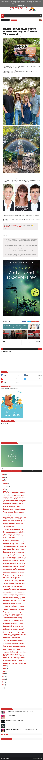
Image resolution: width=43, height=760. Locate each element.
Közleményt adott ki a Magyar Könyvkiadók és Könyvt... (14, 565)
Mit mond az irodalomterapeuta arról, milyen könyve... (14, 658)
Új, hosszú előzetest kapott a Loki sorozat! (12, 654)
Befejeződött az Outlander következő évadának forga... (15, 663)
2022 (3, 479)
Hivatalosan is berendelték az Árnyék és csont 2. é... (14, 648)
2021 (3, 480)
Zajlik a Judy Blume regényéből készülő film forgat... (14, 548)
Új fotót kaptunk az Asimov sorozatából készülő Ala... (14, 632)
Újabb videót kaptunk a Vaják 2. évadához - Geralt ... (14, 552)
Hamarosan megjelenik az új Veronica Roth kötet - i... (14, 660)
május (4, 665)
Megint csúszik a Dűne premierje (10, 515)
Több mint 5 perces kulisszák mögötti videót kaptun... (14, 615)
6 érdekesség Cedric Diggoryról (9, 526)
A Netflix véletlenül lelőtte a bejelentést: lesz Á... (13, 640)
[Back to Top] (41, 758)
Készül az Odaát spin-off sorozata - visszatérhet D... (14, 521)
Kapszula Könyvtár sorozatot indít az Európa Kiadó (14, 608)
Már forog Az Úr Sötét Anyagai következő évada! (13, 529)
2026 (3, 473)
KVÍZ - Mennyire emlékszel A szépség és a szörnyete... (14, 500)
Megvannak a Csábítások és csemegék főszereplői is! (14, 546)
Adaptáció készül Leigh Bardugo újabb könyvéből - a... (14, 557)
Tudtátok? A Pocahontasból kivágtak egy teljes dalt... (14, 528)
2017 (3, 678)
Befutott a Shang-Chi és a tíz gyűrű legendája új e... (14, 520)
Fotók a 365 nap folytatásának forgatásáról (12, 525)
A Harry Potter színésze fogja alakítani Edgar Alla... (13, 609)
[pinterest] (38, 758)
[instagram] (35, 758)
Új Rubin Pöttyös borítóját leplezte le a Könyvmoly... (14, 508)
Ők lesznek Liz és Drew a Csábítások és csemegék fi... (14, 558)
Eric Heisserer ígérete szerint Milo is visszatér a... (13, 588)
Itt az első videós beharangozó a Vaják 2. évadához (14, 598)
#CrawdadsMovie (7, 226)
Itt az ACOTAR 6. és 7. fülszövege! (12, 715)
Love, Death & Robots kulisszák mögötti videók (13, 575)
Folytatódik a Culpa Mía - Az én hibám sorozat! (33, 336)
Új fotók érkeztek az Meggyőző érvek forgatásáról (13, 503)
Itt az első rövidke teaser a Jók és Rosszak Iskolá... (13, 620)
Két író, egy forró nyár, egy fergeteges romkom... (13, 605)
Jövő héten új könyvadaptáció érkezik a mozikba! (12, 20)
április (4, 667)
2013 (3, 684)
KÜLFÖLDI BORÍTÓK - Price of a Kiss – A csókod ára (13, 603)
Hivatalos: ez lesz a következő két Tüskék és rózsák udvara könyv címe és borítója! (21, 729)
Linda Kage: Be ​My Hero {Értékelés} (10, 545)
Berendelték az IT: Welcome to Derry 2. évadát (14, 720)
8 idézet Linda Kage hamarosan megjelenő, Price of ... (14, 634)
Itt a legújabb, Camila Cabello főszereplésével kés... (14, 494)
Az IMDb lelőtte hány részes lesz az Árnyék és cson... (14, 592)
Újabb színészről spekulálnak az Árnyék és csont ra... (14, 566)
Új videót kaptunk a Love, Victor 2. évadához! (12, 586)
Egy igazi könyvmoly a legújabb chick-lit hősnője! (13, 643)
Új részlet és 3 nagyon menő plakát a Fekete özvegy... (14, 597)
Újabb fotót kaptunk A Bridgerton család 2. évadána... (14, 511)
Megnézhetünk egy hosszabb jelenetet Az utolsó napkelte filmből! (21, 336)
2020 (3, 673)
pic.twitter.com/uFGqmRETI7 (15, 226)
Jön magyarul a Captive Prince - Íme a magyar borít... (14, 661)
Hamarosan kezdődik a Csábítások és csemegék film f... (15, 635)
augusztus (5, 488)
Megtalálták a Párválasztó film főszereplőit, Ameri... (14, 622)
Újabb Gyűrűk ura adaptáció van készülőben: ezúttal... (14, 611)
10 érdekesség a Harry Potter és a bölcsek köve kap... (14, 514)
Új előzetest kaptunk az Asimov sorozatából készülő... (14, 501)
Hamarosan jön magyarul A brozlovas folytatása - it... (14, 509)
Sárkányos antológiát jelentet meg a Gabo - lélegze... (14, 651)
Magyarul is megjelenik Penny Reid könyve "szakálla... (14, 583)
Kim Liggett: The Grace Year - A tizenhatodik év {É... (14, 628)
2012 (3, 685)
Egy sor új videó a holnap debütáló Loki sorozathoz (13, 631)
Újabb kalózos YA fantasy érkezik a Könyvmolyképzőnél (14, 517)
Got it (24, 5)
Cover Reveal (31, 334)
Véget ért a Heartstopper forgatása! (11, 568)
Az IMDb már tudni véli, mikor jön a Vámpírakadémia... (14, 569)
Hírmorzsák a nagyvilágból (15, 24)
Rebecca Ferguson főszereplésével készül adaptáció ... (14, 532)
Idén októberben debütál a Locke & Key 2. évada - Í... (14, 626)
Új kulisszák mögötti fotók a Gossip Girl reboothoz (13, 535)
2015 (3, 681)
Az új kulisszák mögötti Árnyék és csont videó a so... (14, 554)
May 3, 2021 (24, 228)
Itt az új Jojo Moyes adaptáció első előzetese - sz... (13, 591)
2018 (3, 676)
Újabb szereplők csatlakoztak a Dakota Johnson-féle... (14, 551)
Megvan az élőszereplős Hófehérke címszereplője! (13, 534)
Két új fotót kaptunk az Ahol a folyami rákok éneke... (14, 543)
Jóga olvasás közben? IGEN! (9, 537)
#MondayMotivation (13, 225)
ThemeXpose (7, 758)
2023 (3, 477)
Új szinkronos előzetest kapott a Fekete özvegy (13, 523)
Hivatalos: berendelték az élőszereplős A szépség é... (14, 572)
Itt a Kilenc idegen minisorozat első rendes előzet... (14, 595)
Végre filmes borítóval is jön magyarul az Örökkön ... (14, 555)
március (5, 668)
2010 (3, 688)
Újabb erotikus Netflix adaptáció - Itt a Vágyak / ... (13, 574)
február (5, 670)
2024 (3, 476)
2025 (3, 474)
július (4, 489)
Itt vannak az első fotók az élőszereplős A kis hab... (13, 614)
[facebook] (34, 758)
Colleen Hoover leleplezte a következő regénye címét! (14, 578)
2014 (3, 682)
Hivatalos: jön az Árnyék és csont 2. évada (11, 637)
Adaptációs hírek (7, 24)
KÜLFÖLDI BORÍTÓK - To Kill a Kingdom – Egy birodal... (14, 560)
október (5, 485)
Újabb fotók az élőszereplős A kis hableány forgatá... (14, 531)
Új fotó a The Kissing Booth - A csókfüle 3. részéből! (13, 549)
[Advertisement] (21, 433)
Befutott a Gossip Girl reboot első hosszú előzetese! (14, 618)
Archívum (11, 470)
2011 (3, 687)
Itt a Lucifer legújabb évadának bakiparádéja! (12, 617)
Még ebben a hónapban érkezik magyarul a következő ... (15, 612)
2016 (3, 679)
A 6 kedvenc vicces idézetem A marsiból (11, 571)
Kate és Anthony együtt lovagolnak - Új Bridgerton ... (14, 638)
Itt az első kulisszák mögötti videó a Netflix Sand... (13, 629)
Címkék (31, 470)
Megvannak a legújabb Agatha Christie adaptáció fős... (14, 589)
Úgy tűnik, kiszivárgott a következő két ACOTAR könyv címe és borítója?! (19, 711)
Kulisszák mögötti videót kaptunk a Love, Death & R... (14, 657)
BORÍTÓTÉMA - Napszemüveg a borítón (11, 506)
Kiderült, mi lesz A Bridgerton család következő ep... (14, 581)
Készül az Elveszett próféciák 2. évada (11, 498)
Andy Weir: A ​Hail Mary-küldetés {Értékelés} (12, 649)
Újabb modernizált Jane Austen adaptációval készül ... (14, 563)
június (4, 491)
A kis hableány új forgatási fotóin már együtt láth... (14, 495)
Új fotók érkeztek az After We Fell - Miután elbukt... (13, 641)
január (4, 671)
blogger (40, 349)
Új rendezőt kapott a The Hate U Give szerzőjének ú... (14, 600)
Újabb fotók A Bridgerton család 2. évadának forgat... (14, 645)
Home (4, 24)
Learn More (19, 5)
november (5, 483)
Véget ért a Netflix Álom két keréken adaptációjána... (14, 585)
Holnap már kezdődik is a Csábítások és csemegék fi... (14, 541)
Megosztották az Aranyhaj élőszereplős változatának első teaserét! (19, 724)
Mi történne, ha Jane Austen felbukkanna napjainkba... (14, 652)
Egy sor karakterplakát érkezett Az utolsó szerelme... (14, 492)
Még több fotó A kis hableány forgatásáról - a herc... (14, 518)
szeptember (6, 486)
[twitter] (37, 758)
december (5, 482)
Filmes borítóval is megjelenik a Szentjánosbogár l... (14, 512)
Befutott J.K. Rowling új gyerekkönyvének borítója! (14, 497)
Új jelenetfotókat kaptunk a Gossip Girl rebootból (13, 625)
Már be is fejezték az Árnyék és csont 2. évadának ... (14, 606)
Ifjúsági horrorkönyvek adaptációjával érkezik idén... (14, 601)
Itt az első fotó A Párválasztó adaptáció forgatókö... (14, 594)
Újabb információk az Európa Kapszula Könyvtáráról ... (14, 561)
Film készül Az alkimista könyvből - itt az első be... (13, 505)
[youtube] (40, 758)
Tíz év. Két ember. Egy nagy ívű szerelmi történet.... (14, 655)
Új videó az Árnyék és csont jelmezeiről (11, 540)
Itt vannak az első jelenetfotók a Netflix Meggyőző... (14, 580)
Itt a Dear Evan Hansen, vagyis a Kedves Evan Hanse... (14, 538)
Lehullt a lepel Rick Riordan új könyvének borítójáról (14, 646)
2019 (3, 675)
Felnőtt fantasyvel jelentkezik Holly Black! (12, 577)
